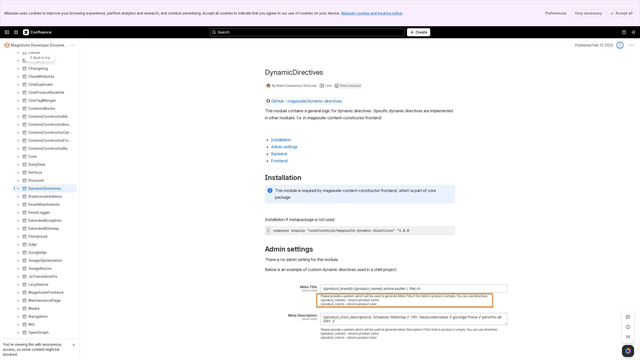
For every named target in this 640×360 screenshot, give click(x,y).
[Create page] (628, 337)
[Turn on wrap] (440, 232)
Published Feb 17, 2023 (594, 45)
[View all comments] (628, 317)
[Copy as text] (449, 232)
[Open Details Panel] (628, 327)
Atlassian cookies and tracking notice (371, 13)
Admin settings (284, 146)
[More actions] (73, 45)
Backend (279, 153)
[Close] (74, 345)
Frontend (279, 160)
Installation (281, 139)
